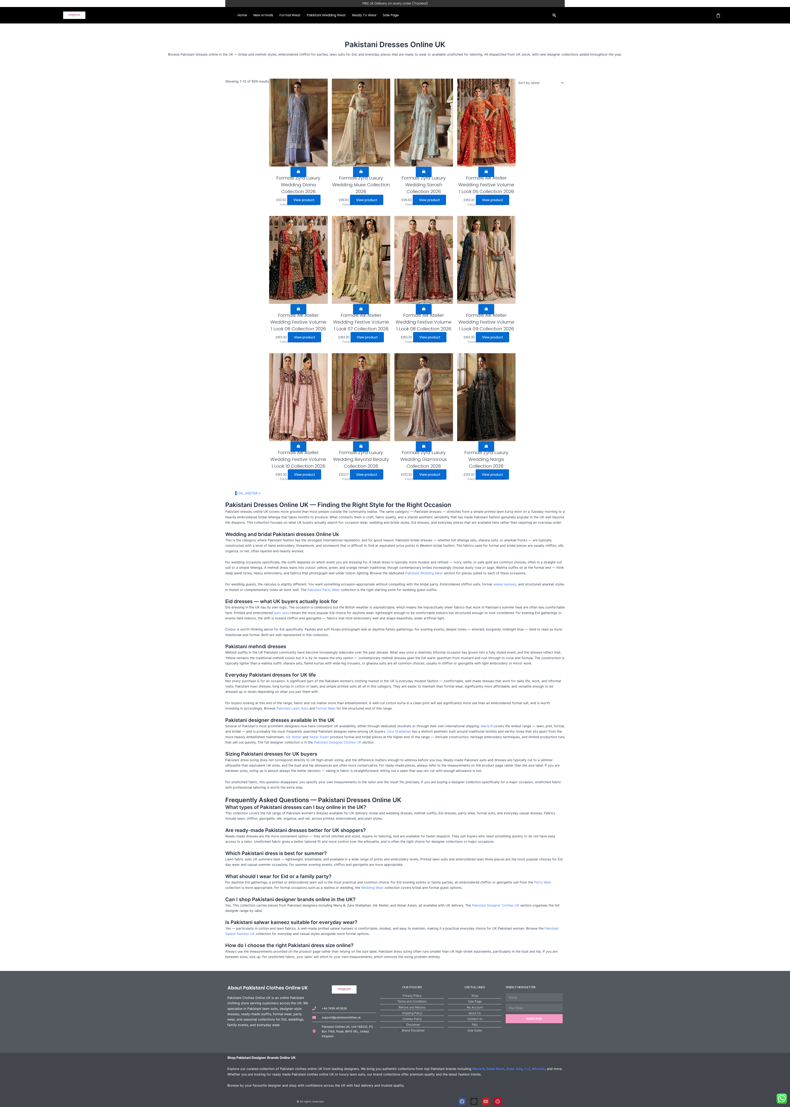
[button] (554, 15)
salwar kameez (504, 584)
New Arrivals (263, 15)
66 (247, 493)
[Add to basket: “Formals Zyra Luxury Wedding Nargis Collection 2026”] (486, 446)
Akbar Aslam (319, 737)
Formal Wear (290, 15)
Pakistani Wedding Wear (326, 15)
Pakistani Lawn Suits (292, 708)
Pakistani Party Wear (323, 590)
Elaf (527, 1069)
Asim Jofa (514, 1069)
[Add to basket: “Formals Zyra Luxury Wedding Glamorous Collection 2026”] (424, 446)
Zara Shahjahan (399, 731)
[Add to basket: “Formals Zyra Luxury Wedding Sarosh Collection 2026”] (424, 172)
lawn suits (281, 613)
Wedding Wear (372, 888)
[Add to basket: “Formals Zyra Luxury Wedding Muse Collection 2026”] (361, 172)
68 (255, 493)
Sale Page (391, 15)
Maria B (487, 726)
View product (303, 200)
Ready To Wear (364, 15)
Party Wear (542, 882)
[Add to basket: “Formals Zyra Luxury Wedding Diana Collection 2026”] (298, 172)
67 (251, 493)
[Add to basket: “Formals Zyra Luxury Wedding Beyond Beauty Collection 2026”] (361, 446)
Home (242, 15)
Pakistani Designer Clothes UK (337, 742)
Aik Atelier (294, 737)
